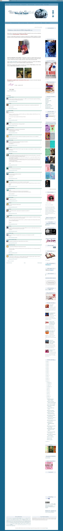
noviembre (48, 383)
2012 (47, 381)
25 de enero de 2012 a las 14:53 (13, 186)
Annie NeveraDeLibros (12, 239)
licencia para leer (8, 522)
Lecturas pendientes (48, 104)
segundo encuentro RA (15, 524)
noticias (13, 523)
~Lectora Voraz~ (11, 188)
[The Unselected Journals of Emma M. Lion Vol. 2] (52, 147)
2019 (47, 371)
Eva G (9, 147)
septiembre (48, 386)
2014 (47, 378)
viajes (14, 525)
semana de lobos (20, 524)
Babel (49, 114)
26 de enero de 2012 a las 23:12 (13, 231)
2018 (47, 372)
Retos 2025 (46, 99)
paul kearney (27, 523)
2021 (47, 368)
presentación (8, 524)
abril (48, 393)
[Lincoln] (52, 171)
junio (48, 390)
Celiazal (10, 153)
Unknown (10, 254)
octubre (48, 385)
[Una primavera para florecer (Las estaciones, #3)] (47, 147)
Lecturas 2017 (31, 22)
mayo (48, 392)
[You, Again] (47, 139)
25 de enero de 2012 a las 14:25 (13, 170)
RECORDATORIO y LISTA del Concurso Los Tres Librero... (51, 429)
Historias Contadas (48, 289)
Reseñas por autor (49, 438)
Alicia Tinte (10, 197)
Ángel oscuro (10, 172)
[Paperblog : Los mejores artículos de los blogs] (47, 499)
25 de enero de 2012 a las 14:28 (13, 178)
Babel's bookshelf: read (51, 123)
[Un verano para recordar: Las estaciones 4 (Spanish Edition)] (52, 139)
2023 (47, 365)
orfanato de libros (23, 523)
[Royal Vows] (47, 171)
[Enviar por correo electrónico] (9, 89)
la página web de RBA (13, 61)
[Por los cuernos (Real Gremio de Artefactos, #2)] (52, 179)
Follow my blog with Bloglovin (49, 512)
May (9, 122)
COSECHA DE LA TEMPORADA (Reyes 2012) (50, 423)
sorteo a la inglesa (28, 524)
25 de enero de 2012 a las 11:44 (13, 132)
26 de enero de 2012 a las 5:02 (13, 213)
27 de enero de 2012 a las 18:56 (13, 237)
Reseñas (7, 4)
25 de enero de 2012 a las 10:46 (13, 125)
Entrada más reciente (9, 262)
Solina (9, 134)
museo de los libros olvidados (25, 522)
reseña (11, 524)
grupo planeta (8, 521)
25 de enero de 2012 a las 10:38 (13, 120)
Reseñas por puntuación (50, 436)
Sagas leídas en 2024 (48, 100)
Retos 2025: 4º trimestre (48, 105)
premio (30, 523)
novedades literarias (17, 523)
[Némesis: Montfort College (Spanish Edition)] (52, 163)
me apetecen (15, 522)
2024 (47, 364)
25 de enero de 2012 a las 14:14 (13, 151)
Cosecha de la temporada (15, 4)
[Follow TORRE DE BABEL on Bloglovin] (48, 265)
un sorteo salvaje (47, 457)
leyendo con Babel (24, 521)
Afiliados (43, 22)
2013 (47, 379)
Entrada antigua (40, 262)
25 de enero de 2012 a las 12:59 (13, 145)
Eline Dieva (10, 233)
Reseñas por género (49, 439)
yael (9, 103)
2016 (47, 375)
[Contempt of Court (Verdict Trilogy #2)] (47, 163)
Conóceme (8, 22)
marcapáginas (11, 522)
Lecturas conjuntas (23, 22)
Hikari (9, 215)
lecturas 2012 (20, 521)
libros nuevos (29, 521)
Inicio (25, 262)
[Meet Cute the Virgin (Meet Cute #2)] (47, 132)
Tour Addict (46, 4)
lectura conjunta (16, 521)
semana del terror (24, 524)
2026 (47, 361)
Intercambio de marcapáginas (49, 108)
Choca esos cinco (14, 22)
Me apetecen (24, 4)
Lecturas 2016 (38, 22)
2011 (47, 441)
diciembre (48, 382)
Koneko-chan (10, 127)
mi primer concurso (19, 522)
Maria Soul (10, 110)
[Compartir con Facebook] (12, 89)
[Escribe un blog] (10, 89)
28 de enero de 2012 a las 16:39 (13, 252)
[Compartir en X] (11, 89)
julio (48, 389)
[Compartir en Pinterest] (13, 89)
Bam (9, 202)
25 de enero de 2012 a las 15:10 (13, 195)
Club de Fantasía (31, 4)
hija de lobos (11, 521)
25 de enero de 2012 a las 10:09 (13, 101)
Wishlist (48, 22)
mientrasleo (10, 180)
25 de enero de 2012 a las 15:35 (13, 207)
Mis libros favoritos (50, 223)
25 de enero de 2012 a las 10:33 (13, 108)
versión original (11, 525)
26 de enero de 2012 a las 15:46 (13, 224)
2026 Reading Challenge (51, 113)
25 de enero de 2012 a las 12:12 (13, 138)
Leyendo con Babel (39, 4)
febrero (48, 396)
